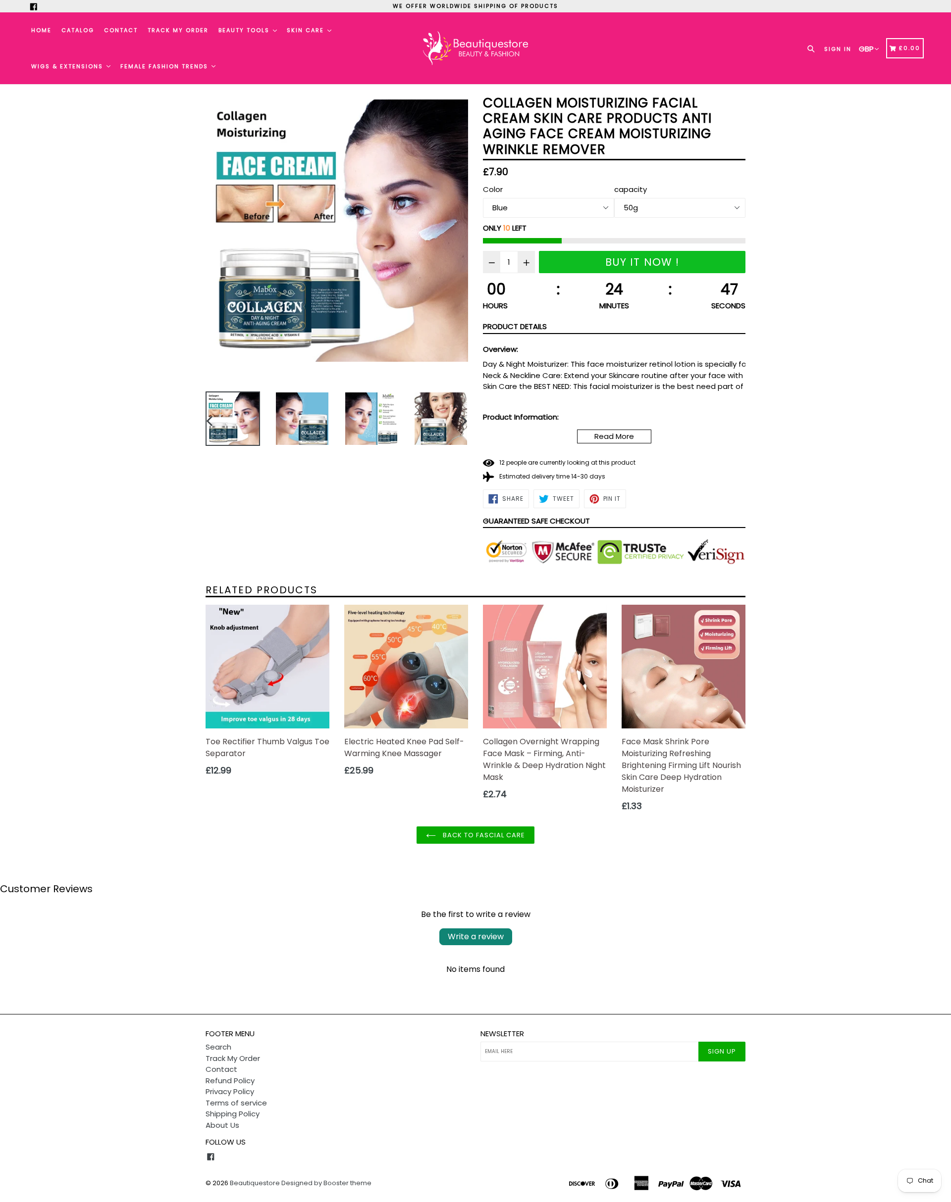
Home (41, 30)
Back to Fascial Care (483, 835)
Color (493, 189)
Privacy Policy (230, 1091)
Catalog (77, 30)
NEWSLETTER (502, 1033)
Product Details (515, 326)
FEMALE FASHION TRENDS (165, 66)
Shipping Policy (233, 1113)
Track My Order (178, 30)
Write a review (476, 936)
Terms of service (236, 1103)
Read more (614, 436)
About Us (222, 1125)
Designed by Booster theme (326, 1183)
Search (218, 1047)
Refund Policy (230, 1080)
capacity (630, 189)
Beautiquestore (255, 1183)
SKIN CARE (306, 30)
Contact (121, 30)
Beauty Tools (245, 30)
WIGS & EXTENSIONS (68, 66)
